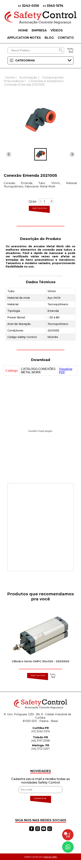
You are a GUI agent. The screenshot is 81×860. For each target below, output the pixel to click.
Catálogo (11, 370)
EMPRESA (39, 30)
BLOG (49, 37)
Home (10, 77)
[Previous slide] (72, 154)
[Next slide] (8, 154)
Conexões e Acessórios (45, 81)
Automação (28, 77)
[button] (40, 154)
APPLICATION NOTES (24, 37)
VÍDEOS (56, 30)
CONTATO (66, 37)
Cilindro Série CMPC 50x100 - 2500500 (40, 661)
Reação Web (50, 856)
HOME (23, 30)
